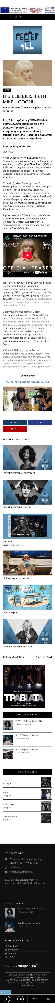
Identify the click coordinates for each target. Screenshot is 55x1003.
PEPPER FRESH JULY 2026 (17, 507)
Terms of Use (33, 974)
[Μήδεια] (46, 794)
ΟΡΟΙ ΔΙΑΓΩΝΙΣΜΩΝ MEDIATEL (25, 978)
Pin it (15, 429)
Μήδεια (6, 792)
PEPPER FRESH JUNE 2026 (18, 647)
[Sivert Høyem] (46, 806)
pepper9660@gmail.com (20, 871)
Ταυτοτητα (13, 982)
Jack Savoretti (10, 817)
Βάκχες (6, 780)
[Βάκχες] (46, 782)
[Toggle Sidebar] (5, 17)
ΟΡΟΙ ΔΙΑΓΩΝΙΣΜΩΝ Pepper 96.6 (28, 976)
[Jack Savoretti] (46, 818)
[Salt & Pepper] (27, 597)
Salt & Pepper (11, 612)
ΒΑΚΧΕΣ (8, 541)
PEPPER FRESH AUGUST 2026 (19, 473)
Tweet (15, 422)
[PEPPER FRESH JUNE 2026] (27, 631)
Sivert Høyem (9, 805)
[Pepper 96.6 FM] (27, 53)
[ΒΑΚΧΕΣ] (27, 526)
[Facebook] (12, 17)
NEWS (7, 90)
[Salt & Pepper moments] (27, 562)
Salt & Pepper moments (16, 578)
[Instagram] (16, 17)
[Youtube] (21, 17)
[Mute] (20, 999)
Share (40, 422)
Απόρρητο (5, 992)
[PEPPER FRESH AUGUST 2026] (27, 457)
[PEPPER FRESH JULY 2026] (27, 492)
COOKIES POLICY (40, 980)
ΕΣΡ (22, 982)
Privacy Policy (17, 974)
